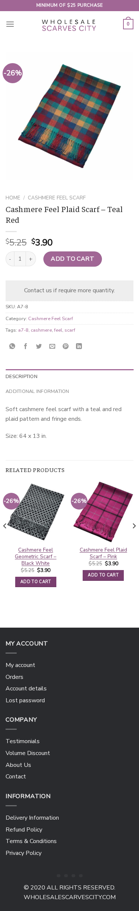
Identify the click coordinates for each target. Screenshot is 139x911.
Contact (16, 776)
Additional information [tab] (37, 391)
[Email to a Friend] (52, 347)
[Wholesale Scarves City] (69, 24)
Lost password (25, 700)
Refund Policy (24, 830)
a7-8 (23, 330)
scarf (69, 330)
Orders (14, 677)
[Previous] (5, 541)
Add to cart (72, 259)
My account (20, 665)
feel (58, 330)
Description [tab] (21, 376)
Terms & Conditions (31, 841)
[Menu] (10, 24)
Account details (26, 688)
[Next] (134, 541)
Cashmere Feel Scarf (57, 197)
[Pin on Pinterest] (66, 347)
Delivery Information (32, 818)
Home (13, 197)
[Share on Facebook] (26, 347)
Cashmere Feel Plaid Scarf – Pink (103, 553)
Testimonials (23, 741)
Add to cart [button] (35, 582)
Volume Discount (28, 753)
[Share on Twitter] (39, 347)
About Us (18, 765)
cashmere (41, 330)
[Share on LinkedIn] (79, 347)
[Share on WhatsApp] (12, 347)
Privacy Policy (24, 853)
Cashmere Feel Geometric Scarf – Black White (35, 556)
